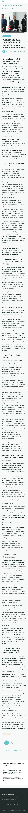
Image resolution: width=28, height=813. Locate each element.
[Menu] (25, 1)
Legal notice (9, 804)
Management (9, 5)
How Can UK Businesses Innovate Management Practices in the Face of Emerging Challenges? (12, 772)
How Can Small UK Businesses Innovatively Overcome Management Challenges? (13, 778)
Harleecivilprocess (8, 794)
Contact (16, 804)
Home (2, 804)
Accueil (3, 5)
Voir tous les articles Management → (12, 750)
